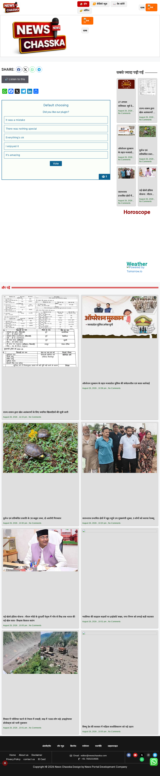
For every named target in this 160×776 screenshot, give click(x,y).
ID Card (41, 759)
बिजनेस (73, 746)
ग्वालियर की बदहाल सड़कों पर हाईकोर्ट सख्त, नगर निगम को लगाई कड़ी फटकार (118, 616)
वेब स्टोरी (119, 4)
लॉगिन (84, 10)
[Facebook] (129, 755)
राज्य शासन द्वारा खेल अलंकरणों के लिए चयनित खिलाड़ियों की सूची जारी (147, 111)
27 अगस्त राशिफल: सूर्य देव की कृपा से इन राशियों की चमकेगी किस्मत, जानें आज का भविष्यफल (125, 104)
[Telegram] (155, 755)
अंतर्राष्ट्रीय (46, 746)
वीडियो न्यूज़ (100, 4)
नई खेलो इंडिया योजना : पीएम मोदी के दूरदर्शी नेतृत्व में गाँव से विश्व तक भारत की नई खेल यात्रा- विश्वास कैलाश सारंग (147, 192)
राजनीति (98, 746)
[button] (19, 69)
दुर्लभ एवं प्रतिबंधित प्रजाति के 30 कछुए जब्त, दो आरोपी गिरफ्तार (147, 152)
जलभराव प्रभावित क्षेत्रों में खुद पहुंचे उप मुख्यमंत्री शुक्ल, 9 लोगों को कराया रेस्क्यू (126, 194)
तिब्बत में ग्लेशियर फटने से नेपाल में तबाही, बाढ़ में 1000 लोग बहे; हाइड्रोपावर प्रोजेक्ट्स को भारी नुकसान (37, 721)
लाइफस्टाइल (113, 746)
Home (13, 755)
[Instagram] (148, 755)
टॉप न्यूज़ (60, 746)
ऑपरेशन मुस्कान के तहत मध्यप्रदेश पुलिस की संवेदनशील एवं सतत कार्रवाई (126, 151)
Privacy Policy (13, 759)
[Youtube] (135, 755)
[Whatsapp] (142, 759)
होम (83, 4)
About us (23, 755)
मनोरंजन (85, 746)
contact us (29, 759)
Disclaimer (37, 755)
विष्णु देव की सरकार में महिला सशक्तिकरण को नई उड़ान (107, 726)
